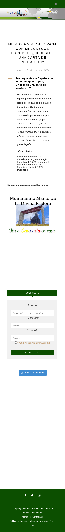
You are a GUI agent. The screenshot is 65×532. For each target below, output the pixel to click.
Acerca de (26, 517)
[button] (33, 83)
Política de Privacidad (39, 521)
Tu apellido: (32, 330)
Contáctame (38, 517)
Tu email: (33, 305)
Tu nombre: (32, 317)
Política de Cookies (18, 521)
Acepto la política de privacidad (33, 342)
